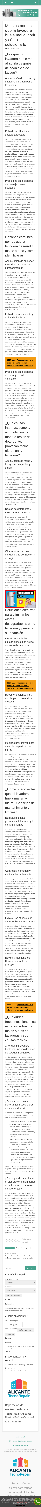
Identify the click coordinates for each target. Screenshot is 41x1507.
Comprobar (10, 1334)
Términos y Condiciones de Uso (20, 1441)
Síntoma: (8, 1287)
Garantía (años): (11, 1329)
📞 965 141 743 (10, 1368)
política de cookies (22, 1502)
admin (7, 48)
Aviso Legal (20, 1437)
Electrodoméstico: (11, 1279)
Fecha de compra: (11, 1321)
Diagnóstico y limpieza (23, 1248)
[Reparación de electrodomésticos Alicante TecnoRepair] (20, 13)
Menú (11, 2)
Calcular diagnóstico (13, 1295)
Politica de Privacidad (20, 1445)
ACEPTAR (20, 1505)
